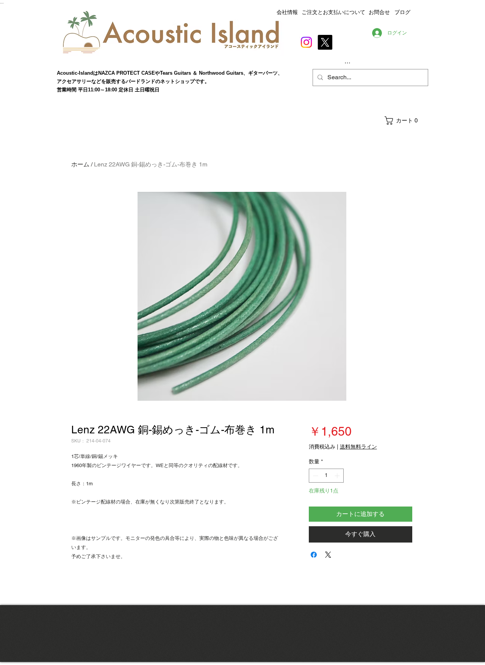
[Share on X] (328, 554)
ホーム (80, 164)
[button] (406, 120)
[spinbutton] (326, 475)
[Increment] (338, 475)
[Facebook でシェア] (313, 554)
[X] (325, 42)
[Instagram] (306, 42)
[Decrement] (314, 475)
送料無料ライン (358, 447)
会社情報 (287, 12)
